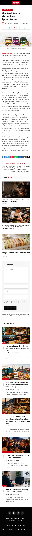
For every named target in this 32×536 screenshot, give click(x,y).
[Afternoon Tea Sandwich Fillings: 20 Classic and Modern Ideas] (16, 242)
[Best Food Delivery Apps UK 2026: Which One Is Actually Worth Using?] (16, 372)
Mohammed (9, 23)
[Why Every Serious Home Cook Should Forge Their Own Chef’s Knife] (16, 190)
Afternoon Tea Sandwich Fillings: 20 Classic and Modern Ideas (16, 253)
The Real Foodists (7, 53)
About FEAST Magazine (13, 518)
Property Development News (16, 525)
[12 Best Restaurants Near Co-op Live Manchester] (16, 445)
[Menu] (3, 3)
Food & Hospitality (7, 9)
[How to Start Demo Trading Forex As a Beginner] (16, 479)
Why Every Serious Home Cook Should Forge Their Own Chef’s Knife (16, 200)
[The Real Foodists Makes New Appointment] (16, 39)
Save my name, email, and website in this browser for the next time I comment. (15, 302)
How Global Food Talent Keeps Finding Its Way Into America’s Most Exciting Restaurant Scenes (15, 227)
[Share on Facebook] (4, 28)
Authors (20, 520)
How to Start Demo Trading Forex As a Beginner (16, 490)
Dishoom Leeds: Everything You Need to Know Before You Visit (17, 348)
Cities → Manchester (7, 452)
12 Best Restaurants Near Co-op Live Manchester (17, 456)
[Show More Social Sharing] (28, 28)
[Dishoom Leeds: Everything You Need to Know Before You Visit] (16, 335)
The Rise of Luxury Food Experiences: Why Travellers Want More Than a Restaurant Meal (17, 420)
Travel (4, 413)
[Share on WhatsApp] (19, 28)
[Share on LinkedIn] (24, 28)
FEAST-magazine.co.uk (16, 529)
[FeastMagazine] (16, 2)
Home (22, 518)
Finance (4, 486)
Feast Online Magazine (15, 523)
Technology (5, 379)
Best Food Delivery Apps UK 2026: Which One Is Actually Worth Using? (16, 384)
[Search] (29, 3)
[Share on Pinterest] (14, 28)
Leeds (3, 342)
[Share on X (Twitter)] (9, 28)
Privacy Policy (11, 520)
